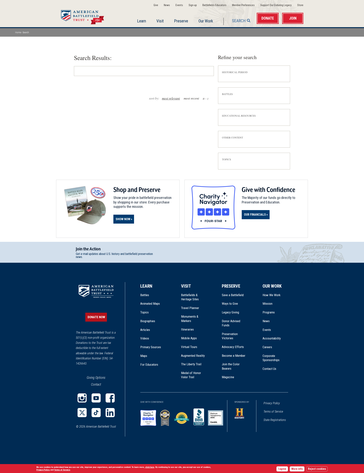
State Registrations (275, 420)
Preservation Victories (230, 336)
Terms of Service (273, 411)
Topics (144, 312)
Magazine (228, 377)
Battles (144, 295)
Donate (267, 18)
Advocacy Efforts (233, 347)
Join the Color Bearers (231, 366)
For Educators (149, 364)
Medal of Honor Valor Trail (193, 375)
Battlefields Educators (214, 5)
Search (239, 20)
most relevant (171, 98)
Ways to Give (230, 303)
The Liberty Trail (194, 364)
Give (156, 5)
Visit (160, 21)
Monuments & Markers (189, 319)
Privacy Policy (272, 403)
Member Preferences (243, 5)
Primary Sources (150, 347)
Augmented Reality (193, 356)
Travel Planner (190, 308)
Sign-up (193, 5)
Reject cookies (317, 469)
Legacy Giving (234, 312)
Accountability (272, 338)
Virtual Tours (189, 347)
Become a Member (233, 356)
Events (179, 5)
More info (297, 469)
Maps (143, 356)
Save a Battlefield (233, 295)
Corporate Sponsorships (271, 358)
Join (293, 18)
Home (87, 16)
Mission (267, 303)
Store (300, 5)
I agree (282, 469)
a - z (206, 98)
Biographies (147, 321)
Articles (145, 330)
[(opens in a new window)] (82, 398)
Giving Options (96, 378)
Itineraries (187, 329)
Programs (269, 312)
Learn (141, 21)
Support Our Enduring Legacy (276, 5)
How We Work (271, 295)
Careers (267, 347)
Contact (96, 384)
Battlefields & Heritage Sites (190, 297)
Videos (144, 338)
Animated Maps (150, 303)
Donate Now (96, 317)
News (167, 5)
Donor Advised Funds (231, 323)
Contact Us (269, 369)
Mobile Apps (189, 338)
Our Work (205, 21)
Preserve (181, 21)
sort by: (154, 98)
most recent (191, 98)
